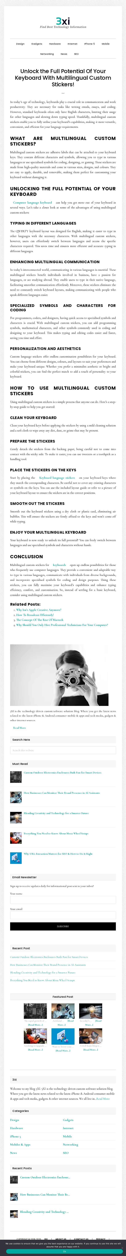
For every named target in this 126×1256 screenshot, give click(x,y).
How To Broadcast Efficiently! (35, 615)
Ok (64, 1251)
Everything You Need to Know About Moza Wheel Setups (42, 980)
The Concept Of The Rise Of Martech (39, 620)
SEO (66, 1153)
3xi (46, 1239)
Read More (19, 727)
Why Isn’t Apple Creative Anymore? (38, 610)
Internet (68, 1128)
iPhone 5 (15, 1136)
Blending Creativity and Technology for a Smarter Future (43, 972)
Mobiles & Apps (20, 1144)
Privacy (100, 1239)
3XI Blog (63, 23)
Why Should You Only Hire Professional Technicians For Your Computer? (62, 625)
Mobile (67, 1136)
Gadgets (68, 1120)
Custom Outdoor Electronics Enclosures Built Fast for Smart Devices (49, 957)
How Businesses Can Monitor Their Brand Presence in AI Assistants (48, 964)
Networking (70, 1144)
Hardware (16, 1128)
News (13, 1153)
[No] (122, 1247)
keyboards (59, 565)
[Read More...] (37, 1026)
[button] (86, 51)
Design (14, 1120)
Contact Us (81, 1239)
